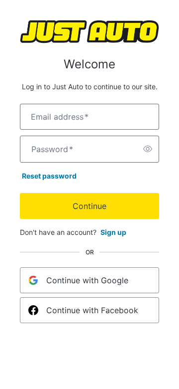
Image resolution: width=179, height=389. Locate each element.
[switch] (148, 149)
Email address (60, 116)
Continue (89, 206)
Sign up (113, 232)
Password (52, 149)
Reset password (49, 176)
